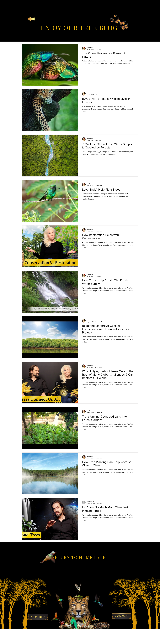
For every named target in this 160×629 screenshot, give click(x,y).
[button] (38, 617)
